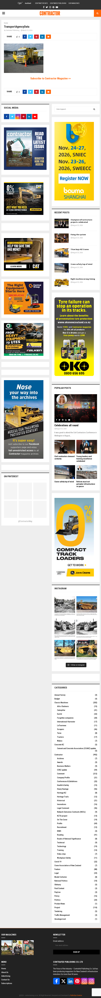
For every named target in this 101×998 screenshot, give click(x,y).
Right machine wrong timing (83, 279)
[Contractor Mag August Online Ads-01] (23, 314)
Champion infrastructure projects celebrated (81, 221)
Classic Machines (61, 703)
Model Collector (60, 877)
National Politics (60, 881)
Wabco (59, 741)
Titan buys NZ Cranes (80, 249)
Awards (60, 762)
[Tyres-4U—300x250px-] (23, 355)
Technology (61, 846)
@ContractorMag (25, 521)
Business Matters (63, 766)
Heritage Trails (63, 797)
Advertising (5, 976)
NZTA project (62, 816)
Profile (59, 823)
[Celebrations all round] (75, 408)
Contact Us (5, 980)
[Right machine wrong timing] (61, 282)
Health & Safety (63, 785)
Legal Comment (63, 808)
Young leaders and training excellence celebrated (84, 458)
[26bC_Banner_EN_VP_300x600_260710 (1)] (74, 200)
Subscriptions (6, 983)
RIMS (59, 831)
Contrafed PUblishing (12, 30)
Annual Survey (59, 695)
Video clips (61, 854)
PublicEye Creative (76, 995)
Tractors (60, 737)
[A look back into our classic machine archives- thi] (64, 606)
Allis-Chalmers (63, 706)
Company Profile (63, 778)
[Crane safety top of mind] (61, 268)
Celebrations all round (66, 425)
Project (57, 907)
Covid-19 (57, 862)
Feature (57, 869)
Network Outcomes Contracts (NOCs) (71, 812)
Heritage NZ (61, 793)
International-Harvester (66, 722)
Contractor (58, 755)
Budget (57, 699)
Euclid (59, 714)
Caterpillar (61, 710)
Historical (61, 800)
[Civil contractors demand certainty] (64, 447)
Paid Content (59, 888)
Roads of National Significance (69, 839)
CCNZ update (62, 770)
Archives (60, 758)
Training (60, 850)
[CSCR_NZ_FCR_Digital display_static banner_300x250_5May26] (23, 214)
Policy (56, 896)
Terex (59, 733)
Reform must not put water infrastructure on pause (85, 484)
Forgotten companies (65, 718)
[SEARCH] (94, 109)
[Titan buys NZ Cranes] (61, 253)
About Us (4, 972)
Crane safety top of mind (81, 264)
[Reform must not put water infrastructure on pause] (86, 472)
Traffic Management (62, 915)
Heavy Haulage (62, 789)
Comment (60, 774)
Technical (61, 843)
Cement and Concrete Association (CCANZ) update (76, 748)
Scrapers (60, 729)
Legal (56, 873)
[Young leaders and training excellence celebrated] (86, 447)
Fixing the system (78, 234)
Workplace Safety (64, 858)
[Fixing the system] (61, 238)
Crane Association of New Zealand (67, 865)
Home (3, 968)
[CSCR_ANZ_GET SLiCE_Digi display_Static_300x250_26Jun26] (23, 270)
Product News (59, 904)
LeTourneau (61, 725)
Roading (60, 835)
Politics (57, 900)
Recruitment (61, 827)
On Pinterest (11, 476)
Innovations (61, 804)
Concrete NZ (59, 745)
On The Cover (62, 820)
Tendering (58, 911)
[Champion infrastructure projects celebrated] (61, 223)
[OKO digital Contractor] (74, 375)
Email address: (58, 941)
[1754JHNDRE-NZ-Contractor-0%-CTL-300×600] (74, 576)
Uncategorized (60, 919)
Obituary (57, 885)
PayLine (57, 892)
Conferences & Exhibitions (67, 781)
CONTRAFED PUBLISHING (58, 3)
